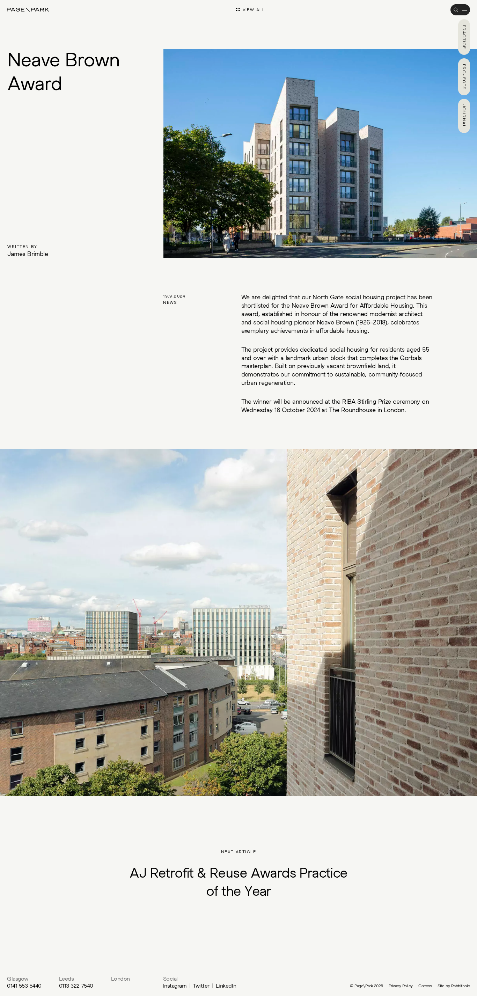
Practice (464, 37)
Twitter (201, 985)
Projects (464, 77)
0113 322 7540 (76, 985)
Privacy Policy (401, 985)
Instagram (175, 985)
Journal (464, 115)
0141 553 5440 (24, 985)
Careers (425, 985)
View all (254, 9)
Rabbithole (460, 985)
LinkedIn (226, 985)
